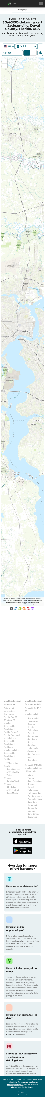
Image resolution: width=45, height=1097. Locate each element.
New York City (34, 718)
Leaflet (6, 598)
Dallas (30, 742)
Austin (30, 757)
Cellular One (9, 735)
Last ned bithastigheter (33, 53)
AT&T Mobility (12, 772)
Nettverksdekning (26, 53)
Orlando (31, 784)
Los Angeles (33, 721)
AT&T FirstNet (12, 790)
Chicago (31, 724)
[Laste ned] (22, 841)
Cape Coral (32, 802)
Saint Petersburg (35, 781)
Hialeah (31, 787)
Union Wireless (13, 769)
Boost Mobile (12, 793)
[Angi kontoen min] (41, 3)
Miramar (31, 811)
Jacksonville (33, 751)
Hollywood (32, 805)
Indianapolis (33, 748)
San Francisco (34, 754)
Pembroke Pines (35, 799)
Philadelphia (33, 730)
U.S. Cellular (11, 787)
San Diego (32, 739)
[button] (4, 61)
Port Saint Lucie (35, 796)
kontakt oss (10, 1034)
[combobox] (8, 46)
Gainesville (32, 808)
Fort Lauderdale (34, 793)
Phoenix (31, 733)
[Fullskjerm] (40, 46)
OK (22, 1093)
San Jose (32, 745)
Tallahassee (33, 790)
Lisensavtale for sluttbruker (22, 1087)
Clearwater (32, 817)
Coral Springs (33, 814)
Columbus (32, 760)
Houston (31, 727)
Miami (30, 775)
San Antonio (33, 736)
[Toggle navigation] (3, 3)
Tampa (31, 778)
